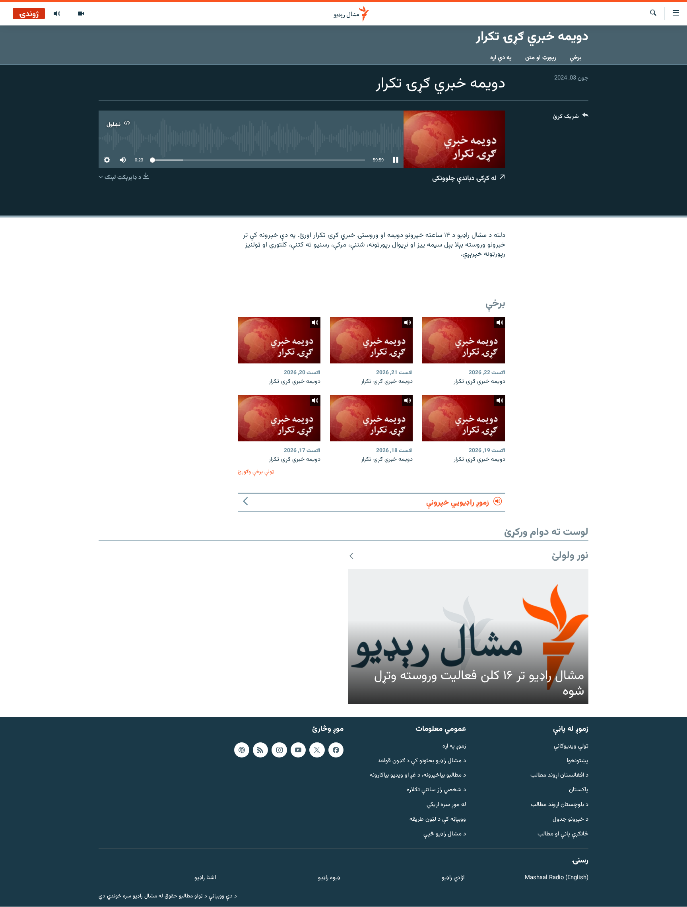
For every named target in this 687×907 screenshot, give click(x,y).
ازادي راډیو (453, 878)
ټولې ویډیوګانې (571, 746)
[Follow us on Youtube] (298, 749)
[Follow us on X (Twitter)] (316, 749)
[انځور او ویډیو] (81, 14)
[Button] (570, 118)
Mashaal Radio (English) (556, 878)
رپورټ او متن (540, 57)
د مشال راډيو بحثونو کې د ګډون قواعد (422, 761)
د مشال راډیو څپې (444, 834)
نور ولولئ (570, 556)
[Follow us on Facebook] (336, 749)
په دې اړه (501, 57)
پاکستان (578, 791)
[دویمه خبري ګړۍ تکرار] (463, 340)
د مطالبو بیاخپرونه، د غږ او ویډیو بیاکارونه (418, 776)
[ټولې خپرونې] (57, 14)
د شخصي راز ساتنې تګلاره (436, 791)
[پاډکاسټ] (241, 749)
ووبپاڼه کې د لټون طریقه (437, 820)
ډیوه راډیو (329, 878)
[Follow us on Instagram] (279, 749)
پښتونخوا (577, 761)
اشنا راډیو (205, 878)
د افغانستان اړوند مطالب (559, 776)
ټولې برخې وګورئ (256, 472)
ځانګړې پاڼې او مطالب (563, 834)
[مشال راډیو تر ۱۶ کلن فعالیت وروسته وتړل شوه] (468, 636)
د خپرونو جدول (570, 820)
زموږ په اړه (454, 746)
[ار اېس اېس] (260, 749)
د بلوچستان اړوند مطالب (559, 805)
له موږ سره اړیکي (446, 805)
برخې (576, 57)
